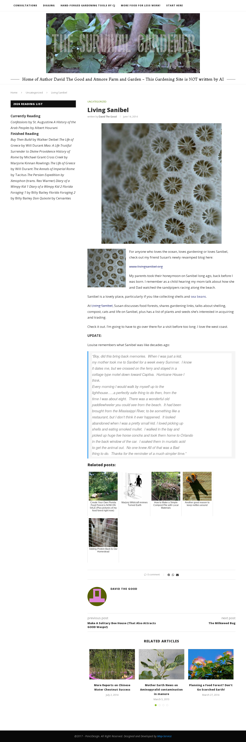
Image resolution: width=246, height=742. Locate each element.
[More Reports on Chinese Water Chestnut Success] (112, 664)
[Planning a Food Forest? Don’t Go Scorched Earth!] (211, 664)
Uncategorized (34, 92)
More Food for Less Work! (140, 5)
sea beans (198, 296)
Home (14, 92)
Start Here (174, 5)
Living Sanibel (102, 305)
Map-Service (164, 736)
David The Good (108, 116)
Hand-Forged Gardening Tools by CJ (88, 5)
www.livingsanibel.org (146, 266)
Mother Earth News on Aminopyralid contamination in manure (161, 689)
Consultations (25, 5)
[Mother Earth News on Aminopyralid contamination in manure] (161, 664)
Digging (49, 5)
